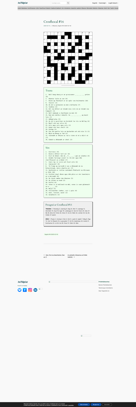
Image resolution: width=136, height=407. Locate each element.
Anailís (19, 8)
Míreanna (83, 8)
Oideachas (100, 8)
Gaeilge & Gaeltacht (56, 8)
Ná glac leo (96, 404)
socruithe (71, 405)
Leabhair (78, 8)
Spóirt (105, 8)
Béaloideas (24, 8)
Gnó (63, 8)
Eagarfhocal (42, 8)
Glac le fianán (84, 404)
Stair (108, 8)
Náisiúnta (95, 8)
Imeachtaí (73, 8)
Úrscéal (116, 8)
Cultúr (37, 8)
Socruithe (107, 404)
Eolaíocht (48, 8)
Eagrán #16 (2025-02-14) (64, 25)
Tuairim (112, 8)
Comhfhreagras (31, 8)
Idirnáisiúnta (67, 8)
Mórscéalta (89, 8)
